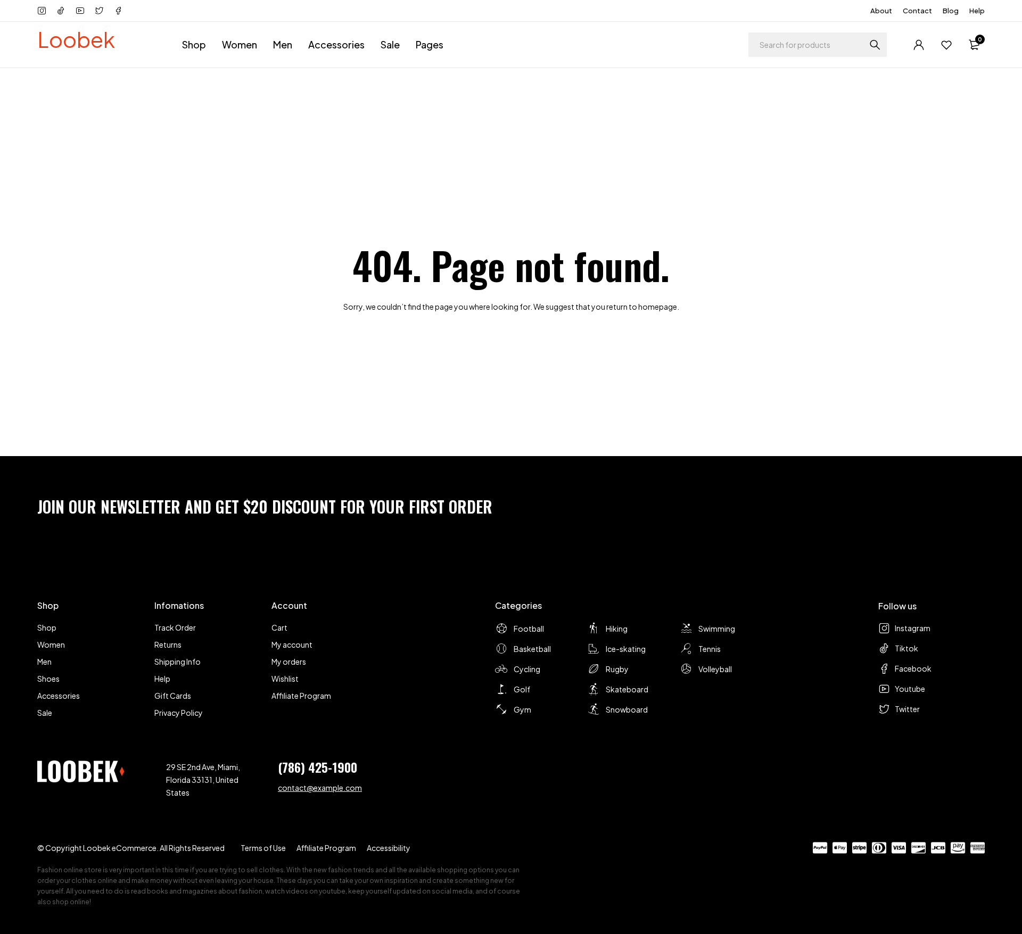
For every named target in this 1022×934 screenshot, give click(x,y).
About (881, 10)
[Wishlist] (946, 45)
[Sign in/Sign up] (918, 45)
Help (977, 10)
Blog (951, 10)
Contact (917, 10)
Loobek (76, 39)
